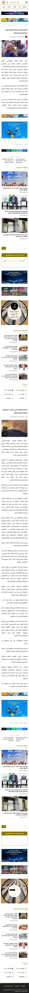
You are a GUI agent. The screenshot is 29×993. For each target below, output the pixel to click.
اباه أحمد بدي (21, 416)
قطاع (16, 144)
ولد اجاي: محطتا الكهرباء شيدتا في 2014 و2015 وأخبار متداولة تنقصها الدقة (16, 212)
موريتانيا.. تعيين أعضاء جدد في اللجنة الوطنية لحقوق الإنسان (15, 189)
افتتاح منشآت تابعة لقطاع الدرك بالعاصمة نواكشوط (8, 739)
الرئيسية (24, 7)
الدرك (25, 144)
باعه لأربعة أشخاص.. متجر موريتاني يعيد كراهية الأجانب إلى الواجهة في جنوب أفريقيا (9, 376)
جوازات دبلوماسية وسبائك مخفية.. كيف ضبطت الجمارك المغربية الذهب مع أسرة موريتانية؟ (10, 337)
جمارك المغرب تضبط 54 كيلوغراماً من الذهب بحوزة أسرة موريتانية (9, 357)
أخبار (19, 7)
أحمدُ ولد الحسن (21, 37)
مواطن (11, 723)
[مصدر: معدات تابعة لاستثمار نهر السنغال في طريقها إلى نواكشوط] (14, 225)
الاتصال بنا (23, 986)
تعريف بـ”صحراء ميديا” (8, 986)
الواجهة (16, 723)
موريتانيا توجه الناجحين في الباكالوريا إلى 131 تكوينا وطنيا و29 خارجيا (10, 347)
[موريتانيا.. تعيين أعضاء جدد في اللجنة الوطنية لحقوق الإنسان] (14, 178)
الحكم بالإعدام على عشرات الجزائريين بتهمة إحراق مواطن (21, 160)
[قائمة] (26, 2)
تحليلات (9, 7)
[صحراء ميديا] (14, 2)
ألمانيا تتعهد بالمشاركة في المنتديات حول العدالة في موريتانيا (7, 160)
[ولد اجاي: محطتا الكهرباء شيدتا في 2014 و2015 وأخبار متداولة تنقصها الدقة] (14, 202)
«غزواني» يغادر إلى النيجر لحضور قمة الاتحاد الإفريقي (21, 739)
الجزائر (21, 723)
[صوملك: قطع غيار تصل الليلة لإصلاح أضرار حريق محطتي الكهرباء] (23, 367)
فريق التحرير (17, 986)
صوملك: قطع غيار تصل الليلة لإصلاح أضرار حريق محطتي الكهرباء (10, 366)
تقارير (4, 7)
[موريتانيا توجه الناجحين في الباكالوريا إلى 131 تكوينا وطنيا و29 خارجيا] (23, 348)
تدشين (21, 144)
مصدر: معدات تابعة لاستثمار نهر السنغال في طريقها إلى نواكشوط (15, 236)
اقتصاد (14, 7)
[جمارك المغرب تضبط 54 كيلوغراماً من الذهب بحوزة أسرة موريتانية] (23, 358)
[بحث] (7, 2)
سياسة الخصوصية (18, 991)
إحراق (25, 723)
